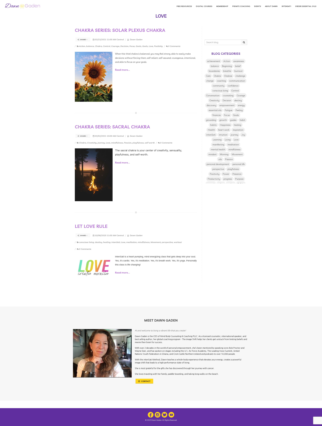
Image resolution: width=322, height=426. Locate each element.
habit (242, 120)
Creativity (92, 142)
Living (228, 139)
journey (101, 142)
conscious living (86, 242)
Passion (127, 142)
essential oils (215, 110)
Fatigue (228, 110)
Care (208, 75)
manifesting (218, 144)
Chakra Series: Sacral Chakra (112, 127)
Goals (138, 46)
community (218, 85)
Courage (115, 46)
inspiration (238, 129)
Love (151, 46)
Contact (145, 381)
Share (83, 39)
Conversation (212, 95)
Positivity (158, 46)
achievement (213, 61)
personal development (218, 164)
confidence (233, 85)
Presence (236, 174)
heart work (223, 129)
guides (233, 120)
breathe (227, 71)
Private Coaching (241, 6)
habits (213, 124)
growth (223, 120)
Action (82, 46)
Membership (222, 6)
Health (211, 129)
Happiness (225, 124)
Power (226, 174)
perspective (167, 242)
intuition (223, 134)
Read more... (122, 69)
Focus (132, 46)
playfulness (138, 142)
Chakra (98, 46)
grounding (211, 120)
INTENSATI (286, 6)
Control (106, 46)
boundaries (214, 71)
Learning (217, 139)
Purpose (239, 178)
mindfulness (117, 142)
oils (220, 159)
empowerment (227, 105)
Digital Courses (204, 6)
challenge (240, 75)
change (210, 80)
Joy (243, 134)
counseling (228, 95)
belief (238, 66)
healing (106, 242)
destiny (98, 242)
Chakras (228, 75)
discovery (211, 105)
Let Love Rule (91, 226)
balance (90, 46)
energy (241, 105)
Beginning (227, 66)
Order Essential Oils (305, 6)
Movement (156, 242)
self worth (150, 142)
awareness (238, 61)
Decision (124, 46)
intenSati (115, 242)
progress (227, 178)
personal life (238, 164)
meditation (131, 242)
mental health (218, 149)
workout (178, 242)
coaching (221, 80)
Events (257, 6)
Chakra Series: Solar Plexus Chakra (120, 30)
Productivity (214, 178)
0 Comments (174, 46)
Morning (224, 154)
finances (216, 115)
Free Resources (184, 6)
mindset (212, 154)
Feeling (239, 110)
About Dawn (271, 6)
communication (237, 80)
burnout (238, 71)
